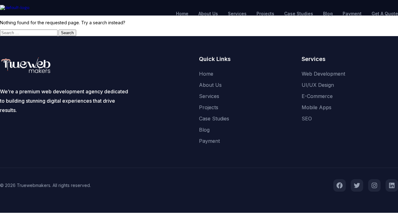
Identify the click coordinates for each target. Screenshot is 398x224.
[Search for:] (29, 32)
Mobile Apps (316, 107)
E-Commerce (317, 96)
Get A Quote (385, 14)
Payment (352, 14)
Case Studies (298, 14)
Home (182, 14)
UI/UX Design (318, 85)
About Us (208, 14)
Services (237, 14)
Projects (265, 14)
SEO (307, 118)
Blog (328, 14)
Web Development (323, 74)
